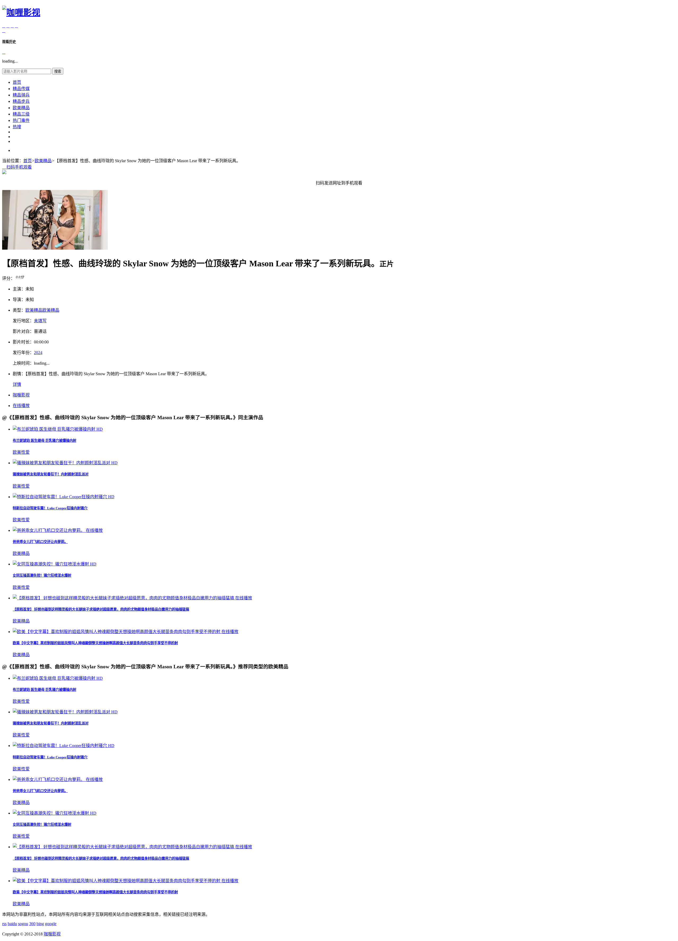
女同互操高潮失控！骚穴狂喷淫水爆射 (42, 575)
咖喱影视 (21, 395)
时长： (23, 342)
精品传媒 (21, 88)
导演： (19, 299)
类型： (19, 310)
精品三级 (21, 114)
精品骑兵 (21, 95)
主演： (19, 289)
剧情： (19, 374)
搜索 (57, 71)
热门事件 (21, 120)
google (50, 923)
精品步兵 (21, 101)
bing (40, 923)
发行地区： (23, 321)
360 (32, 923)
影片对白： (23, 331)
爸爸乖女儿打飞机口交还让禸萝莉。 (40, 542)
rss (4, 923)
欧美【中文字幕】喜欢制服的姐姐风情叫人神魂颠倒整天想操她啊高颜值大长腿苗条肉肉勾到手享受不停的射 (95, 643)
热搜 (17, 127)
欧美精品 (21, 107)
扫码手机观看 (17, 167)
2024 (38, 352)
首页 (17, 82)
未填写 (40, 321)
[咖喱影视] (21, 12)
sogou (23, 923)
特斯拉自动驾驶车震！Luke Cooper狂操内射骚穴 (50, 508)
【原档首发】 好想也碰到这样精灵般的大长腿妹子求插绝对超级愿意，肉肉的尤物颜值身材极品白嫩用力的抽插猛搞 (101, 609)
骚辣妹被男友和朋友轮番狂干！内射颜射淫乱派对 (50, 474)
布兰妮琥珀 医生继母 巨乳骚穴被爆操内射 (44, 441)
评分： (8, 278)
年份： (23, 352)
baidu (12, 923)
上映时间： (23, 363)
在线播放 (21, 405)
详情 (17, 384)
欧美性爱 (21, 452)
